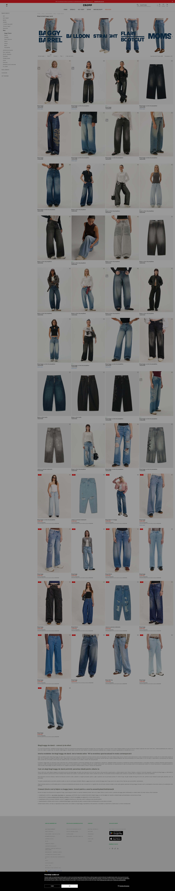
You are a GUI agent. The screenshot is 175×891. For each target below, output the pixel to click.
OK (69, 886)
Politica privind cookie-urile (106, 880)
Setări (52, 886)
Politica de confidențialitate (119, 880)
